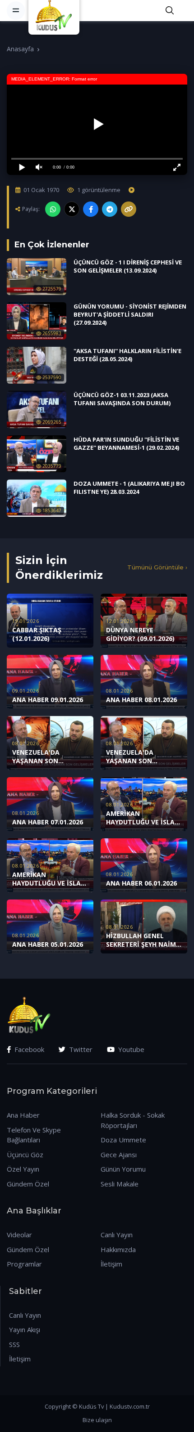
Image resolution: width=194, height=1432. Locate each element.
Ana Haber (23, 1114)
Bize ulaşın (97, 1420)
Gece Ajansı (119, 1154)
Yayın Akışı (24, 1329)
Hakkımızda (118, 1249)
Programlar (24, 1263)
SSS (14, 1344)
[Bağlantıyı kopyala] (128, 209)
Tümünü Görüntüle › (157, 567)
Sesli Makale (120, 1183)
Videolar (19, 1234)
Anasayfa (20, 49)
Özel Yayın (23, 1168)
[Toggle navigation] (16, 10)
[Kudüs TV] (55, 10)
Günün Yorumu (123, 1168)
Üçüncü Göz (25, 1154)
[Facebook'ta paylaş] (90, 209)
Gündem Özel (28, 1183)
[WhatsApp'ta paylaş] (52, 209)
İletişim (111, 1263)
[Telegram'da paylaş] (109, 209)
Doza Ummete (123, 1139)
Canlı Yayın (117, 1234)
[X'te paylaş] (71, 209)
